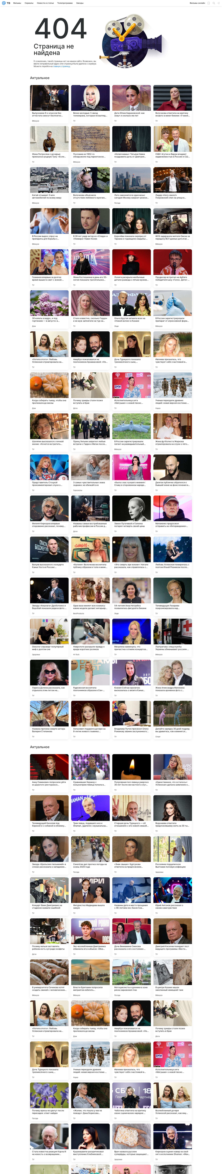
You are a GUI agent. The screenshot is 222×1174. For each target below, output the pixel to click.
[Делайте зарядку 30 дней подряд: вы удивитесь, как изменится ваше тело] (172, 720)
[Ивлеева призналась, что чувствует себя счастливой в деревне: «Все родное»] (172, 350)
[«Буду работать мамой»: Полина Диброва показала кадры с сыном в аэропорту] (131, 884)
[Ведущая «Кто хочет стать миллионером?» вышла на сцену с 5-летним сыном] (172, 843)
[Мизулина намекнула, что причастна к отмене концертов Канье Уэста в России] (131, 638)
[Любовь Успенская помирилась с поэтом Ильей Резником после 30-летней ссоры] (172, 556)
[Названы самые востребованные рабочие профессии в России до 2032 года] (90, 515)
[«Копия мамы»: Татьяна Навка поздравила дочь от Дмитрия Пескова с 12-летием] (131, 145)
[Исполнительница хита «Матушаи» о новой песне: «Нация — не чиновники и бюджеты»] (131, 391)
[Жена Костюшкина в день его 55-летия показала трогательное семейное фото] (90, 268)
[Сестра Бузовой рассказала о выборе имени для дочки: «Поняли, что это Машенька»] (49, 884)
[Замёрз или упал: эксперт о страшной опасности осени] (90, 802)
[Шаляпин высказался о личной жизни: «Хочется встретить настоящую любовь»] (49, 432)
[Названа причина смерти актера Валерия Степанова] (49, 720)
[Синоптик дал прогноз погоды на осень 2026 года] (90, 1019)
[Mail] (4, 3)
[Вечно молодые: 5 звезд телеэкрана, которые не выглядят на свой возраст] (90, 104)
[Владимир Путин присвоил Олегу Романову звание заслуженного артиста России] (131, 720)
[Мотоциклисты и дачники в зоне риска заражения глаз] (131, 1143)
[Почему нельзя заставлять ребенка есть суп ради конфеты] (49, 1102)
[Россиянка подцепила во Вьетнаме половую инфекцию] (172, 1019)
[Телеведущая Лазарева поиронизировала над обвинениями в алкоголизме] (172, 597)
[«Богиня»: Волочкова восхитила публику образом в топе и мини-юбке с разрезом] (90, 556)
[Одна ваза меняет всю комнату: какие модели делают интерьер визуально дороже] (90, 597)
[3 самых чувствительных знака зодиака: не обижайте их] (90, 473)
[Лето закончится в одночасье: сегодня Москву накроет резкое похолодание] (131, 186)
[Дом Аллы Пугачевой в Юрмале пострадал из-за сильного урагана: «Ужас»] (131, 761)
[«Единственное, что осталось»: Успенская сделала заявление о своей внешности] (172, 937)
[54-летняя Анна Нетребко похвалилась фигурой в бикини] (131, 597)
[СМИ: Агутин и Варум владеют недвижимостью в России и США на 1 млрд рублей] (172, 145)
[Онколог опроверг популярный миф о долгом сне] (49, 638)
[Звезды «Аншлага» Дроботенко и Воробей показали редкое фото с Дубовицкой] (49, 597)
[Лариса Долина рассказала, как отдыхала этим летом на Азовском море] (49, 679)
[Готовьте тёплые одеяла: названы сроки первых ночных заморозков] (90, 884)
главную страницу (61, 66)
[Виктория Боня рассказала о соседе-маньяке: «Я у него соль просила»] (49, 802)
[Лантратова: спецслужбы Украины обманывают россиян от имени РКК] (172, 638)
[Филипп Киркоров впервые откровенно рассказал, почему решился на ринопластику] (49, 515)
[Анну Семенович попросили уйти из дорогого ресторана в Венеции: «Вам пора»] (49, 937)
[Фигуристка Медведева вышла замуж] (90, 1060)
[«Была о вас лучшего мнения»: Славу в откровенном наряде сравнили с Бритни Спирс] (131, 473)
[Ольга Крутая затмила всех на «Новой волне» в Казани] (131, 309)
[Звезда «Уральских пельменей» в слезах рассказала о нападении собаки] (49, 1019)
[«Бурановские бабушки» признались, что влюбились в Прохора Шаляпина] (172, 802)
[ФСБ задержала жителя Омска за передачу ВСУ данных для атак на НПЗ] (172, 227)
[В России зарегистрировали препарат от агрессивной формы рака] (172, 309)
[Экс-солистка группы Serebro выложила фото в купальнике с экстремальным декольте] (90, 761)
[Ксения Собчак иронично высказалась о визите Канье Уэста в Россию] (131, 679)
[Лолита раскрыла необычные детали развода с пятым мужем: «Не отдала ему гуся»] (131, 268)
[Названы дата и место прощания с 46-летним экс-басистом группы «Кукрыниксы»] (131, 1060)
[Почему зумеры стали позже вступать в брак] (90, 391)
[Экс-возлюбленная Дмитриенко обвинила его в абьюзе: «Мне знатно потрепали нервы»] (90, 1102)
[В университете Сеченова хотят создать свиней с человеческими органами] (49, 1143)
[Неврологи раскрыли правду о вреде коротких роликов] (90, 638)
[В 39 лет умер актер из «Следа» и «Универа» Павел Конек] (90, 227)
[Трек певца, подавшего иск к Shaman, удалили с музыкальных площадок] (90, 978)
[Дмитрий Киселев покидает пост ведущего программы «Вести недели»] (172, 1102)
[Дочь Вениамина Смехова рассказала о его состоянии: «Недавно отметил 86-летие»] (131, 1102)
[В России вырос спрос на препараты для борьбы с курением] (49, 227)
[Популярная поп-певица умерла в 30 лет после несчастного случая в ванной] (131, 937)
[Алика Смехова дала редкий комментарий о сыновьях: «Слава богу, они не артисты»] (131, 843)
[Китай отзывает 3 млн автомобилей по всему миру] (49, 186)
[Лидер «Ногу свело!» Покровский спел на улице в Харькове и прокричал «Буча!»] (172, 186)
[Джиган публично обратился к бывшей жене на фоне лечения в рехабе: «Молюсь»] (172, 473)
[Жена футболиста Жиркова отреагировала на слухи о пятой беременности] (172, 432)
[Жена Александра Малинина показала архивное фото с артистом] (172, 679)
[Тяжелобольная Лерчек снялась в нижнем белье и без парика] (131, 802)
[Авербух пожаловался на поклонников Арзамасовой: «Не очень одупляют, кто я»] (90, 350)
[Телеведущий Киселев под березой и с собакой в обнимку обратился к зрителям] (49, 978)
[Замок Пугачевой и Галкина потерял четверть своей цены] (131, 515)
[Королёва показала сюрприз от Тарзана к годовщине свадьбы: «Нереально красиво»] (131, 227)
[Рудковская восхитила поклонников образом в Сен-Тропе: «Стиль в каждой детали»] (90, 679)
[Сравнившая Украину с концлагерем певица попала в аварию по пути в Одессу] (90, 937)
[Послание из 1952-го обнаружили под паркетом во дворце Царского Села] (90, 145)
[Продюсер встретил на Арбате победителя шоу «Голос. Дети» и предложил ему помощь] (172, 268)
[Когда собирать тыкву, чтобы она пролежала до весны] (49, 391)
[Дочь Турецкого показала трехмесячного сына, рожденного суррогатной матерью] (131, 350)
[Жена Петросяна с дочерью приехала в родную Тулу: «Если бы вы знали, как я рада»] (49, 145)
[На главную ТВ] (8, 3)
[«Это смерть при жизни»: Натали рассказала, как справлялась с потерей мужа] (131, 556)
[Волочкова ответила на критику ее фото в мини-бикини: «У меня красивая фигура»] (172, 104)
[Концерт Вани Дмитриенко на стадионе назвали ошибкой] (49, 1060)
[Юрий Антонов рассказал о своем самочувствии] (172, 1060)
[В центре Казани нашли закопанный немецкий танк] (172, 1143)
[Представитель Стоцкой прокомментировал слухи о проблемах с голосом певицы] (49, 473)
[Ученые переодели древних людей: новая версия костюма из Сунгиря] (172, 391)
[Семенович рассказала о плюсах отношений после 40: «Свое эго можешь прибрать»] (90, 843)
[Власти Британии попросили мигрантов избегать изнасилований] (90, 1143)
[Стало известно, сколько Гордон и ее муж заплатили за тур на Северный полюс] (90, 309)
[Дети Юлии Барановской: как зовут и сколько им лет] (131, 104)
